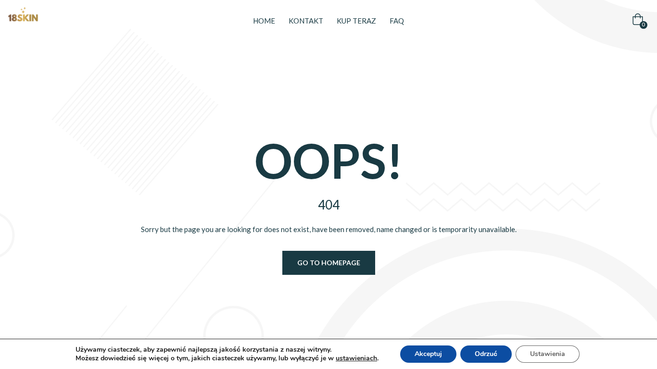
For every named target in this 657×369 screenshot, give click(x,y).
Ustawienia (547, 353)
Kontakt (306, 20)
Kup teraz (356, 20)
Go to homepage (328, 262)
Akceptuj (428, 353)
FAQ (397, 20)
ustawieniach (356, 358)
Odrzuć (486, 353)
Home (264, 20)
